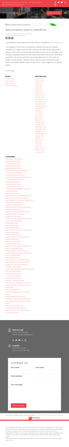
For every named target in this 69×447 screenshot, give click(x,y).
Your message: (17, 385)
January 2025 (39, 125)
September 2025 (41, 106)
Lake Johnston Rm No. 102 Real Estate (18, 230)
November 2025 (40, 102)
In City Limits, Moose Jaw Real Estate (18, 219)
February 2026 (40, 95)
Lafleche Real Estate (12, 228)
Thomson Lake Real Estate (14, 280)
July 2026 (38, 83)
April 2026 (38, 90)
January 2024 (39, 152)
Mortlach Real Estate (12, 242)
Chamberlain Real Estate (14, 180)
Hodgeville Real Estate (13, 216)
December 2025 (40, 99)
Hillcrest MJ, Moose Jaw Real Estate (17, 212)
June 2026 (38, 86)
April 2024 (38, 145)
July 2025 (38, 111)
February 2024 (40, 150)
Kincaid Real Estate (12, 225)
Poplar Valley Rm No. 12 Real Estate (17, 262)
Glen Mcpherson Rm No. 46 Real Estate (19, 200)
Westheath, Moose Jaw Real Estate (18, 299)
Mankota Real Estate (12, 235)
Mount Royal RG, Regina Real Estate (18, 246)
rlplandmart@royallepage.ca (14, 5)
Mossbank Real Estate (13, 244)
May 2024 (38, 143)
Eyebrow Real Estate (12, 193)
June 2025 (38, 113)
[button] (15, 2)
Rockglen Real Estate (12, 267)
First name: (15, 367)
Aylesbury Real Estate (13, 166)
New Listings (9, 81)
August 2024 (39, 136)
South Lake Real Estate (13, 274)
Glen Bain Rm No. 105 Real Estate (16, 198)
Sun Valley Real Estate (13, 278)
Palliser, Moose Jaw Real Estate (16, 251)
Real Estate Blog (11, 86)
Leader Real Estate (12, 232)
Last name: (40, 367)
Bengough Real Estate (13, 168)
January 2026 (39, 97)
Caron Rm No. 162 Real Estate (15, 173)
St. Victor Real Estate (12, 276)
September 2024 (41, 134)
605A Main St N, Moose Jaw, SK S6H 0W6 (15, 2)
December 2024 (40, 127)
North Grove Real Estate (14, 248)
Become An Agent (54, 13)
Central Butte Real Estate (14, 175)
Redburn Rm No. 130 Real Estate (16, 264)
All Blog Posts (10, 79)
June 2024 (38, 141)
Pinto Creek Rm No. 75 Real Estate (17, 260)
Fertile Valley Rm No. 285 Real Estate (18, 196)
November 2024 (40, 129)
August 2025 (39, 108)
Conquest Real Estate (13, 184)
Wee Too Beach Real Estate (15, 296)
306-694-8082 (36, 2)
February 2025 (40, 122)
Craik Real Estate (11, 191)
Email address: (17, 376)
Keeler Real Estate (11, 223)
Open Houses (10, 83)
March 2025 (39, 120)
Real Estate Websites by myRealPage (53, 415)
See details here (56, 42)
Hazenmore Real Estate (13, 209)
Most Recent (39, 79)
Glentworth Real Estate (13, 203)
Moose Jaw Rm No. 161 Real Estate (17, 237)
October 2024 (40, 131)
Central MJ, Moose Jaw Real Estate (17, 177)
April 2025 (38, 118)
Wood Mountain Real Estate (15, 308)
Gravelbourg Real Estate (14, 205)
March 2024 (39, 147)
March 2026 (39, 92)
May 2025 (38, 115)
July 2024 (38, 138)
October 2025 (40, 104)
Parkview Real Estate (12, 258)
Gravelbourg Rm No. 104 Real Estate (18, 207)
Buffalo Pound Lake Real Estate (16, 171)
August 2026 (39, 81)
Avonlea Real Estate (12, 164)
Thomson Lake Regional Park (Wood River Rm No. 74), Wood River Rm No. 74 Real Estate (18, 285)
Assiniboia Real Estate (18, 35)
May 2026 (38, 88)
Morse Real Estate (11, 239)
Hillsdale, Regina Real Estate (15, 214)
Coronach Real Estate (13, 187)
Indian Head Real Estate (14, 221)
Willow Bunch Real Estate (14, 306)
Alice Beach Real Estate (13, 159)
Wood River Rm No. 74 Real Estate (17, 310)
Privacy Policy (38, 415)
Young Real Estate (12, 313)
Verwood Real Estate (12, 290)
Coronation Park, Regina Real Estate (18, 189)
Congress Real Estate (13, 182)
